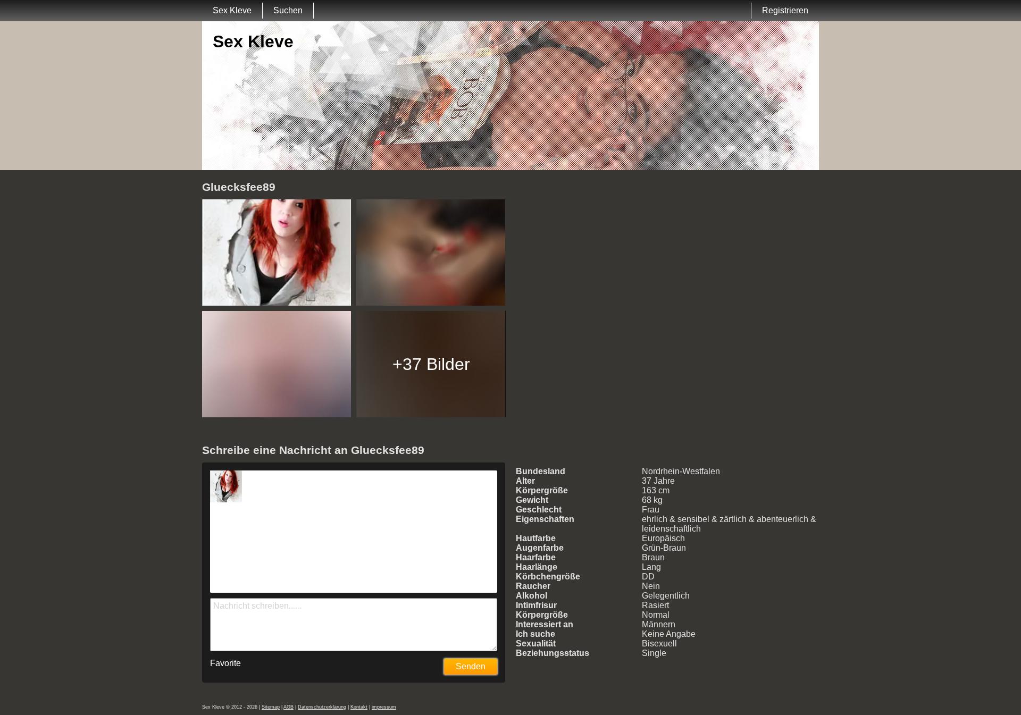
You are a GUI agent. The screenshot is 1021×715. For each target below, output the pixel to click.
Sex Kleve (232, 10)
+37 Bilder (431, 364)
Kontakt (358, 707)
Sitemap (271, 707)
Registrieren (785, 10)
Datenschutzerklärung (322, 707)
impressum (384, 707)
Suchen (288, 10)
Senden (471, 666)
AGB (288, 707)
